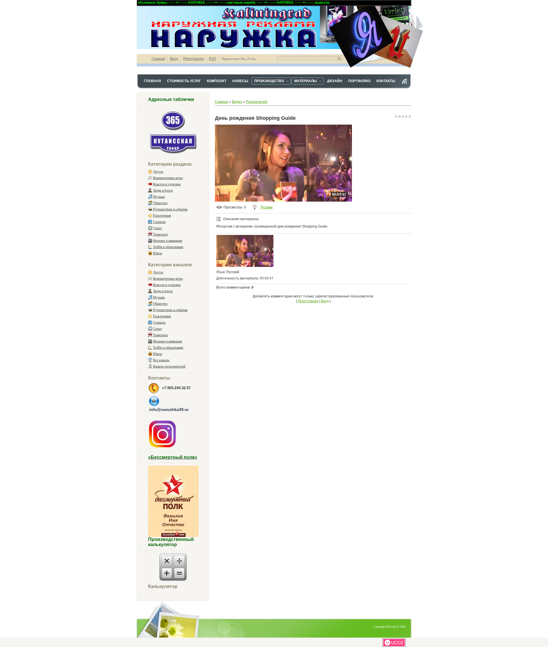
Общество (160, 203)
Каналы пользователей (169, 366)
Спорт (157, 228)
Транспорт (160, 234)
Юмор (157, 253)
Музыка (159, 197)
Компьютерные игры (168, 178)
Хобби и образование (168, 247)
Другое (158, 172)
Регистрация (193, 59)
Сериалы (159, 222)
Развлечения (162, 216)
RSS (212, 59)
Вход (174, 59)
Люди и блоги (163, 190)
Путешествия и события (170, 209)
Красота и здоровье (167, 184)
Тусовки (266, 207)
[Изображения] (244, 251)
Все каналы (161, 360)
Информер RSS (404, 81)
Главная (158, 59)
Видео (237, 102)
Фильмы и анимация (167, 241)
